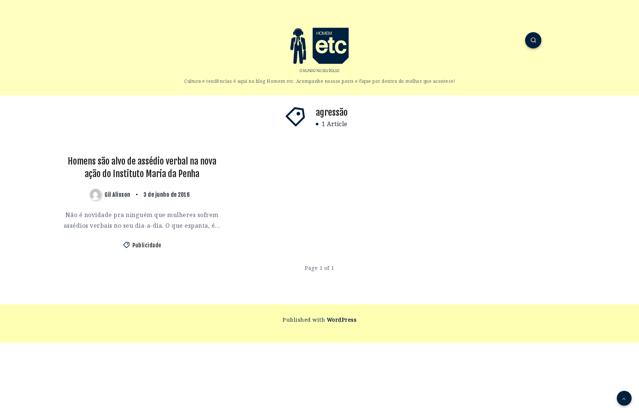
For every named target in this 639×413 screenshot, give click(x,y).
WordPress (342, 319)
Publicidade (146, 245)
